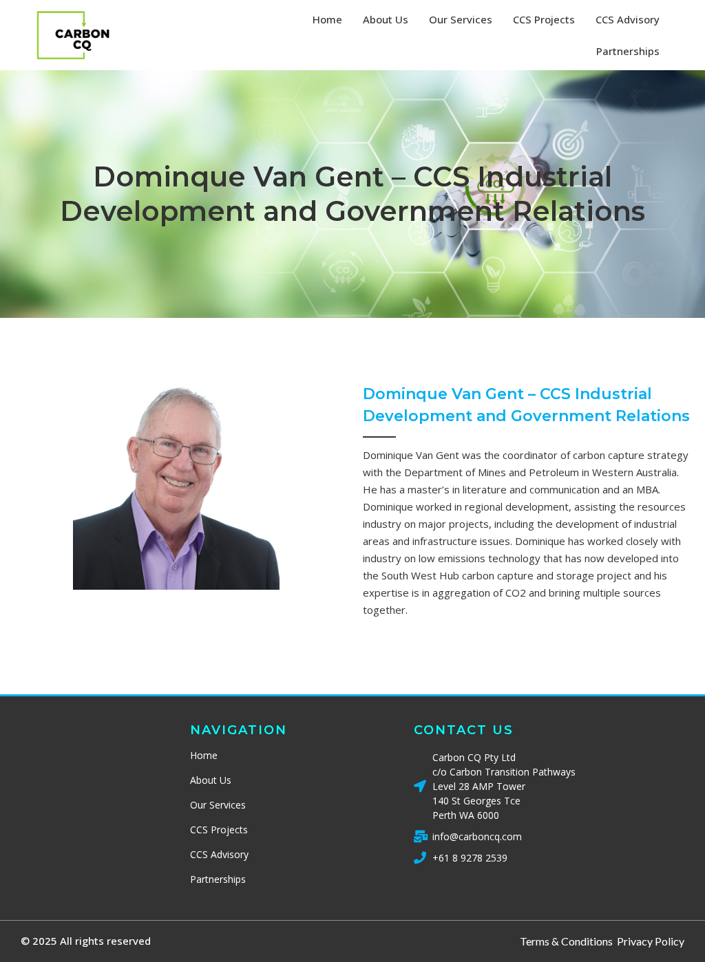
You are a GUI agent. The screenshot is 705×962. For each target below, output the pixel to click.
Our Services (460, 19)
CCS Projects (544, 19)
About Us (385, 19)
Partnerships (628, 51)
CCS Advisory (628, 19)
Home (327, 19)
